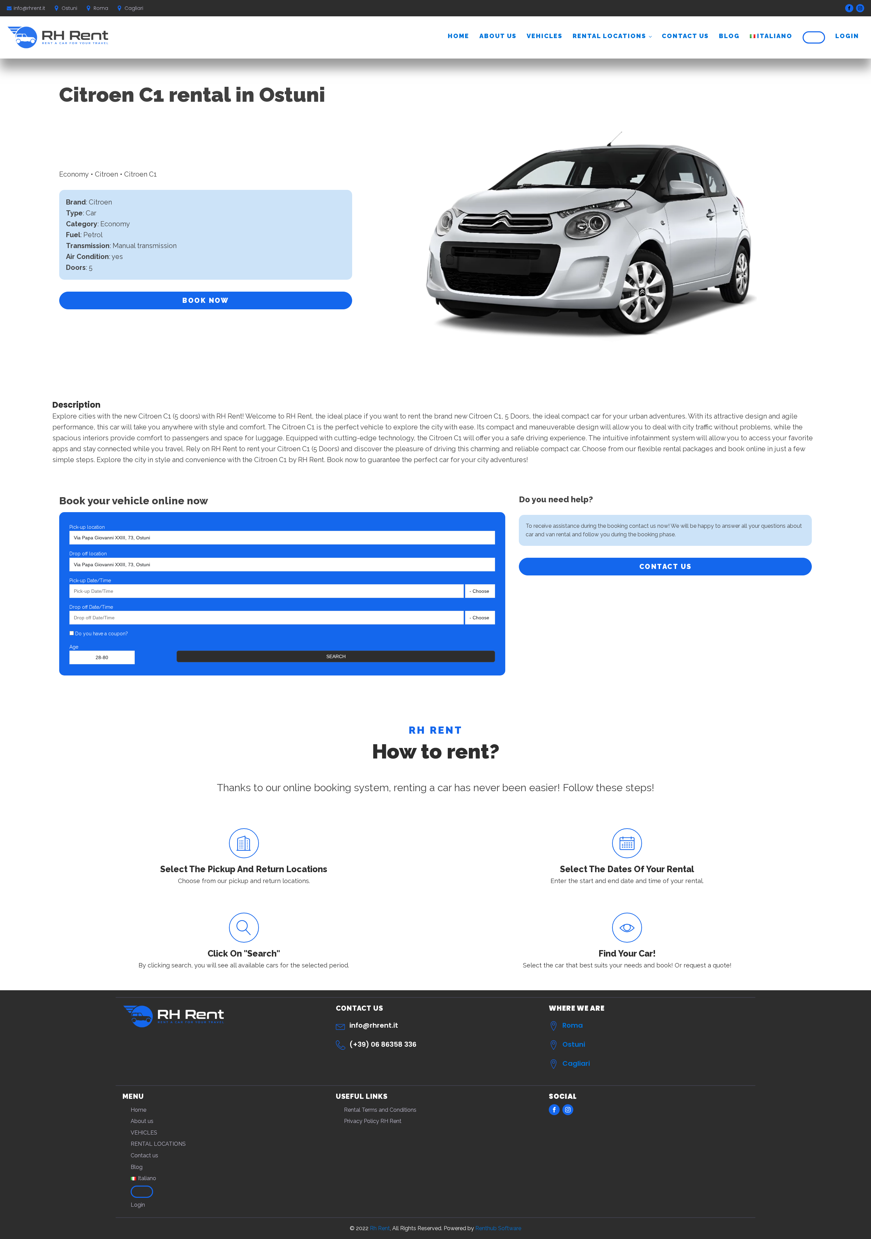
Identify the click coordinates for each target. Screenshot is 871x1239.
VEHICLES (544, 35)
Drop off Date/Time (91, 607)
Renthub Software (498, 1228)
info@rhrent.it (29, 8)
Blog (729, 35)
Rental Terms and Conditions (380, 1110)
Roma (572, 1025)
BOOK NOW (205, 300)
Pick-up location (87, 527)
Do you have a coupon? (101, 633)
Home (458, 35)
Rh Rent (380, 1228)
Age (73, 647)
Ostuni (573, 1044)
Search (336, 656)
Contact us (685, 35)
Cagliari (576, 1063)
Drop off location (88, 553)
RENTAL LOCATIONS (609, 35)
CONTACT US (665, 567)
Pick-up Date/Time (90, 580)
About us (497, 35)
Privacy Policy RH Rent (372, 1121)
